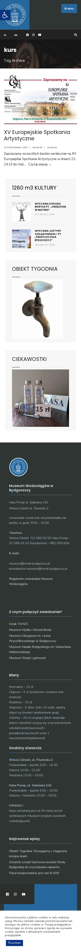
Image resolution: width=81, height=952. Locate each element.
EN (15, 35)
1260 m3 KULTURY (34, 187)
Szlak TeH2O (18, 624)
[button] (5, 15)
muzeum (52, 147)
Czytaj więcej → (40, 164)
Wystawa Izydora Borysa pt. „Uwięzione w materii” (50, 207)
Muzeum (37, 147)
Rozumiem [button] (14, 943)
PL (5, 35)
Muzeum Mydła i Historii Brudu (30, 630)
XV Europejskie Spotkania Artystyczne (37, 135)
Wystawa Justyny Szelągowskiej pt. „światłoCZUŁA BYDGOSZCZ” (48, 235)
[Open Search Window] (75, 34)
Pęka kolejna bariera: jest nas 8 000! (34, 873)
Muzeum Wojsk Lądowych (27, 658)
